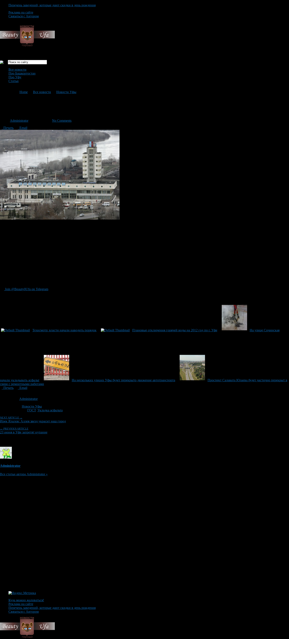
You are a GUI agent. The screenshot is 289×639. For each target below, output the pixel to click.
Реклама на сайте (20, 12)
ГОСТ (31, 410)
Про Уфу (14, 77)
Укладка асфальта (50, 410)
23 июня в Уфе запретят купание (23, 430)
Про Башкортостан (22, 73)
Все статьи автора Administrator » (24, 474)
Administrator (19, 120)
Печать (8, 128)
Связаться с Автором (23, 16)
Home (23, 92)
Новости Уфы (66, 92)
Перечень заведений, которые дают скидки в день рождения (52, 5)
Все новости (17, 69)
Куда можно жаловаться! (26, 600)
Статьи (13, 81)
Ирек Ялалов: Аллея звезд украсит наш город (33, 419)
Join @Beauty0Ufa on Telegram (26, 289)
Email (22, 128)
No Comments (62, 120)
